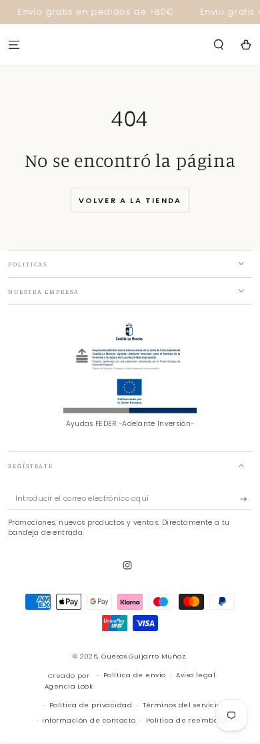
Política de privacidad (91, 705)
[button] (219, 44)
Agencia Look (69, 686)
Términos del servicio (182, 705)
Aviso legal (195, 675)
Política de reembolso (187, 720)
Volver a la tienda (130, 200)
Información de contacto (88, 720)
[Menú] (14, 44)
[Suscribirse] (246, 498)
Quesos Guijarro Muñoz (143, 656)
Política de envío (134, 675)
